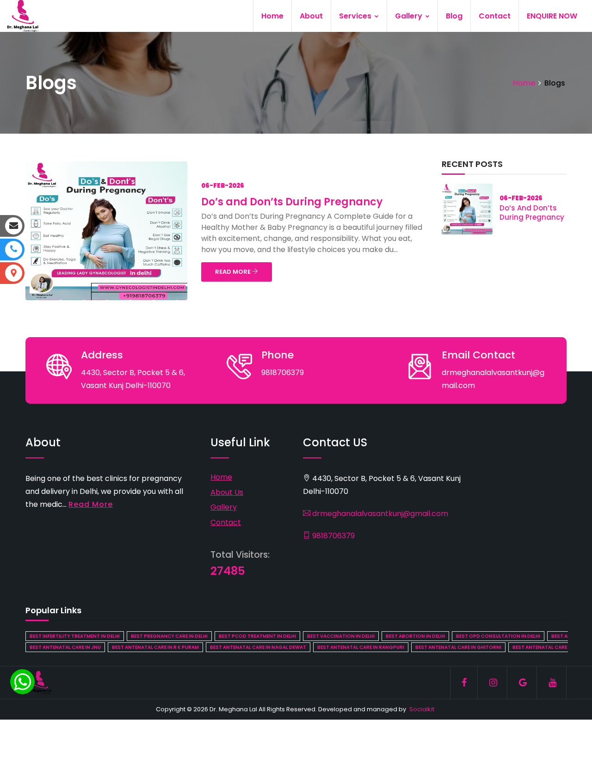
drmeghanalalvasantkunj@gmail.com (379, 513)
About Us (226, 492)
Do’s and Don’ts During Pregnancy (291, 202)
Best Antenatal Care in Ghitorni (458, 647)
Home (272, 16)
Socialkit (421, 709)
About (311, 16)
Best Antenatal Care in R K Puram (155, 647)
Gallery (409, 16)
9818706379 (332, 535)
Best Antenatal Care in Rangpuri (360, 647)
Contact (495, 16)
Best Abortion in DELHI (415, 636)
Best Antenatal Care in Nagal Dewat (258, 647)
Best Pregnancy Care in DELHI (169, 636)
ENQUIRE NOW (552, 16)
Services (356, 16)
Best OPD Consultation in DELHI (498, 636)
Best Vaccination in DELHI (341, 636)
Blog (454, 16)
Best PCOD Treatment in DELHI (257, 636)
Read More (90, 504)
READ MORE (233, 271)
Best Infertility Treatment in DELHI (75, 636)
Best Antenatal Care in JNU (65, 647)
